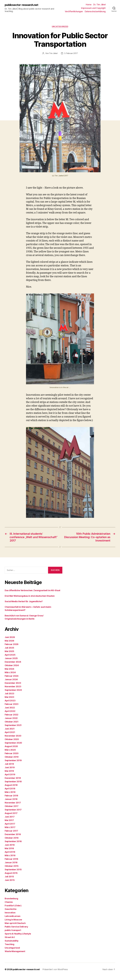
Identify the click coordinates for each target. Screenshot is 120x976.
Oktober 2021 (11, 721)
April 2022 (10, 711)
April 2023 (10, 700)
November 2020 (13, 736)
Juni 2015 (10, 880)
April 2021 (10, 732)
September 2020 (13, 743)
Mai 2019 (9, 771)
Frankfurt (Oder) (13, 905)
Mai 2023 (9, 697)
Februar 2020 (12, 753)
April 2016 (10, 852)
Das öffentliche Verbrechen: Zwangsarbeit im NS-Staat (32, 590)
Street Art (10, 937)
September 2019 (13, 760)
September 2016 (13, 841)
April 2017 (10, 824)
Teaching (9, 944)
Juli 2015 (9, 876)
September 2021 (13, 725)
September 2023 (13, 690)
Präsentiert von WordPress (55, 969)
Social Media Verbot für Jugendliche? (24, 601)
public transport (13, 930)
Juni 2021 (10, 728)
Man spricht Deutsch (15, 923)
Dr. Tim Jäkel (99, 4)
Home (88, 4)
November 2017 (13, 802)
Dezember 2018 (13, 778)
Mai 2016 (9, 848)
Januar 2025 (11, 658)
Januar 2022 (11, 718)
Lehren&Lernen (12, 916)
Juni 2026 (10, 637)
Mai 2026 (9, 640)
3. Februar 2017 (71, 53)
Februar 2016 (11, 859)
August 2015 (11, 873)
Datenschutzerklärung (95, 11)
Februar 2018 (11, 795)
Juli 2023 (9, 693)
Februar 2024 (11, 676)
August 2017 (11, 813)
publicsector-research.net (21, 5)
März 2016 (10, 855)
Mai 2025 (9, 651)
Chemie (9, 902)
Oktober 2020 (12, 739)
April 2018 (10, 788)
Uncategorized (60, 26)
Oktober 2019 (12, 757)
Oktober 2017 (11, 806)
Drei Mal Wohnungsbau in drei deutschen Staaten (30, 596)
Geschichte (10, 909)
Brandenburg (11, 898)
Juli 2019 (9, 764)
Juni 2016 (10, 845)
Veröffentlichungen (74, 11)
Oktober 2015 (12, 866)
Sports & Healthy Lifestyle (18, 933)
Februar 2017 (11, 831)
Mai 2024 (9, 669)
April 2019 (10, 774)
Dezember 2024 (13, 662)
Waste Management (15, 951)
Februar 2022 (11, 714)
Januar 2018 (11, 799)
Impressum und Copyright (93, 8)
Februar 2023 (11, 704)
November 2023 (13, 686)
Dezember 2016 (13, 834)
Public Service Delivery (16, 926)
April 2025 (10, 655)
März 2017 (10, 827)
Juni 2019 (10, 767)
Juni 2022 (10, 707)
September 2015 (13, 869)
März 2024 (10, 672)
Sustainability (12, 941)
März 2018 (10, 792)
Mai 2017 (9, 820)
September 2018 (13, 781)
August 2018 (11, 785)
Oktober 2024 (12, 665)
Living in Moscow (13, 919)
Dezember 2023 (13, 683)
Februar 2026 (11, 644)
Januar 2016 (11, 862)
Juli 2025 (9, 648)
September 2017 (13, 809)
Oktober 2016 (12, 838)
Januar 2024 (11, 679)
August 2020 (11, 746)
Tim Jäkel (53, 53)
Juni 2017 (10, 816)
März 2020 (10, 750)
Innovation (10, 912)
